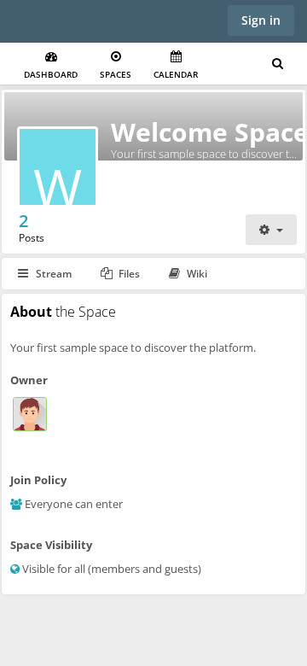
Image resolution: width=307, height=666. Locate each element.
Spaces (115, 74)
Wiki (195, 273)
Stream (52, 273)
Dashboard (51, 74)
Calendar (176, 74)
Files (128, 273)
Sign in (261, 20)
